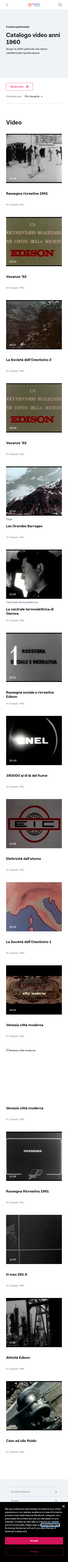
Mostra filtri (17, 86)
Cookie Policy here (50, 1525)
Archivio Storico (20, 1491)
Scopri (15, 1500)
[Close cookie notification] (64, 1506)
